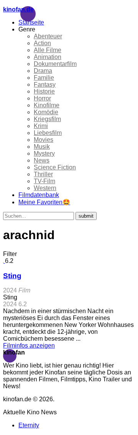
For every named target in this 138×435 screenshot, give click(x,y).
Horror (42, 98)
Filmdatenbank (38, 195)
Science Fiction (55, 167)
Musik (42, 146)
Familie (44, 77)
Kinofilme (46, 105)
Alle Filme (47, 50)
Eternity (28, 425)
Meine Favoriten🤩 (44, 202)
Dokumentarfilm (55, 64)
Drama (43, 70)
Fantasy (45, 84)
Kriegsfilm (47, 119)
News (41, 160)
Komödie (46, 112)
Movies (43, 139)
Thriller (43, 174)
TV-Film (44, 181)
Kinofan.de (18, 9)
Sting (12, 276)
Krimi (41, 126)
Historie (44, 91)
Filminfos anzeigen (29, 345)
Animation (47, 57)
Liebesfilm (48, 133)
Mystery (44, 153)
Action (42, 43)
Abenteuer (48, 36)
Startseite (31, 22)
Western (45, 188)
